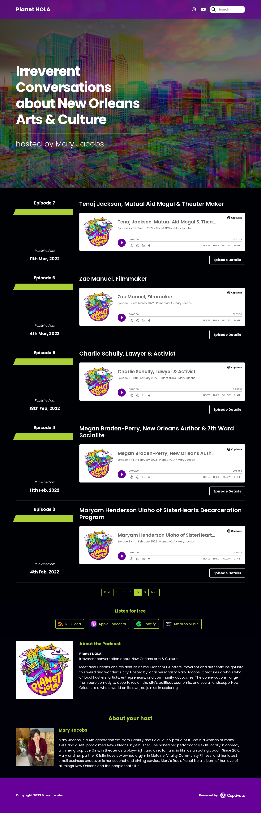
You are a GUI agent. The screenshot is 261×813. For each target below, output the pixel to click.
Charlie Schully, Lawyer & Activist (127, 353)
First (107, 592)
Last (154, 592)
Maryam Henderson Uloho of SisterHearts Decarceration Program (160, 513)
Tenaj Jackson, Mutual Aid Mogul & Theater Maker (151, 204)
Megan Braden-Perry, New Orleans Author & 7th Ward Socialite (156, 431)
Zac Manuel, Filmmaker (113, 279)
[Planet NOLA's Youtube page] (201, 9)
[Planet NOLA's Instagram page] (194, 9)
